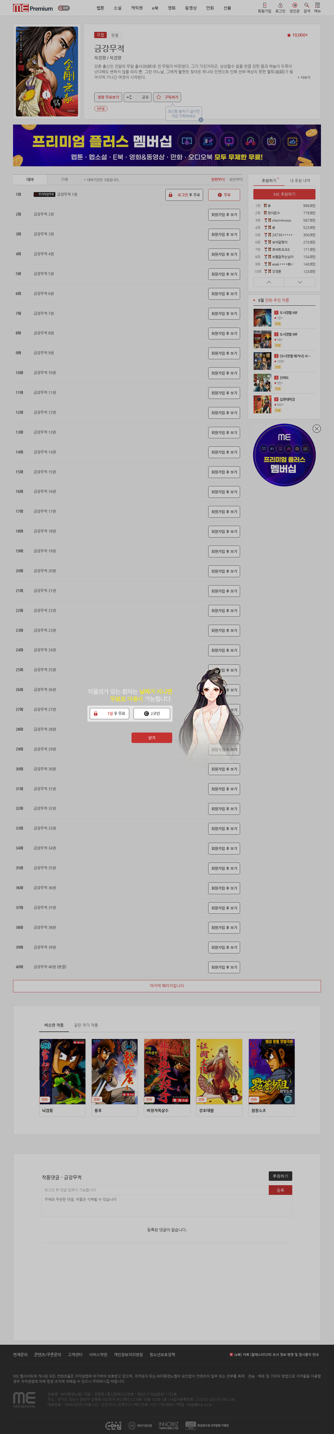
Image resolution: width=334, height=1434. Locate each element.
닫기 (151, 738)
